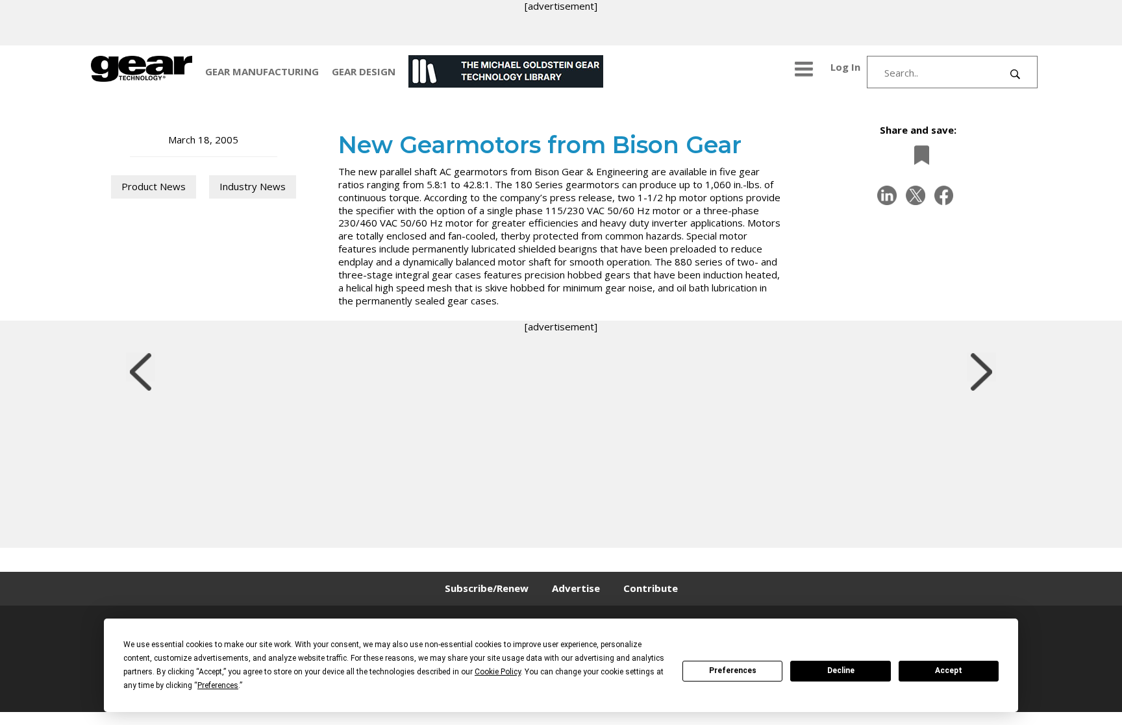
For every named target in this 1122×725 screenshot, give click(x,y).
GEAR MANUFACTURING (262, 71)
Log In (845, 66)
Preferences (732, 670)
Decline (840, 670)
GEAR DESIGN (363, 71)
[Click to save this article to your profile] (918, 155)
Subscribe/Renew (487, 588)
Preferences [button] (217, 685)
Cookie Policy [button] (498, 671)
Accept (948, 670)
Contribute (650, 588)
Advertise (576, 588)
